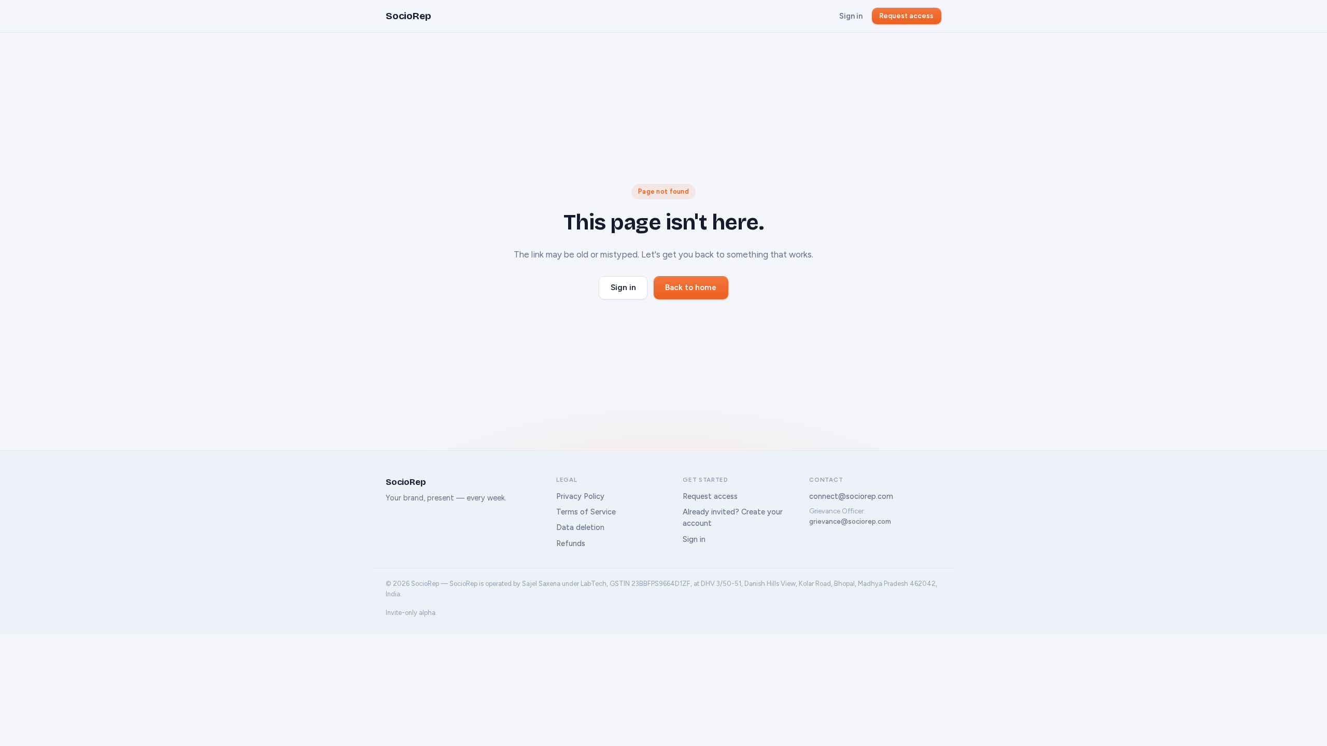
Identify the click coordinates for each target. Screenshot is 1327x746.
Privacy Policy (580, 496)
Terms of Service (586, 512)
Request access (906, 15)
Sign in (851, 16)
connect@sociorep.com (851, 496)
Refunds (570, 543)
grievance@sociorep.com (850, 521)
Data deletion (580, 527)
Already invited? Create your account (733, 517)
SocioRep (408, 16)
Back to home (690, 287)
